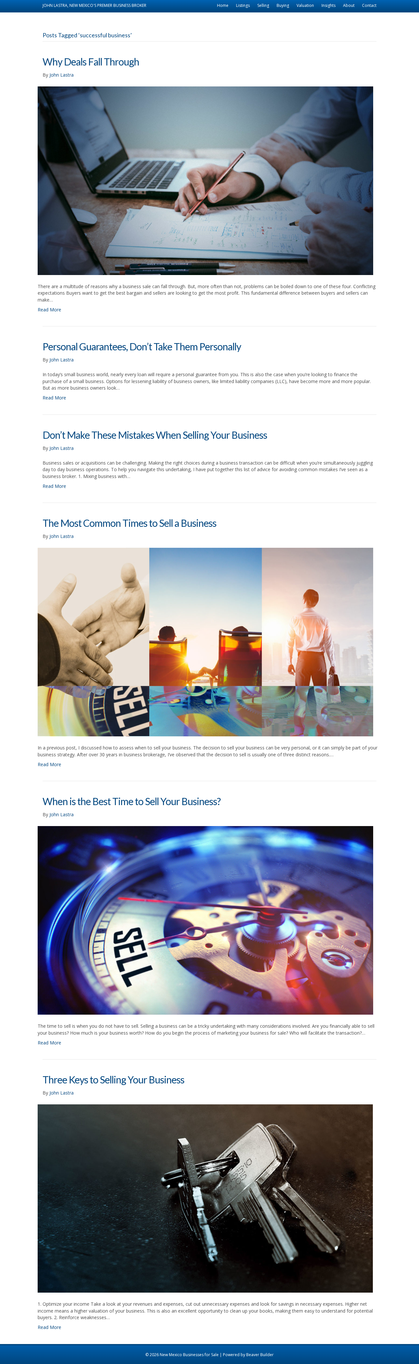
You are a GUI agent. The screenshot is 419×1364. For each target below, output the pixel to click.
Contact (369, 5)
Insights (328, 5)
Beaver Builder (260, 1354)
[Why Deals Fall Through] (205, 180)
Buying (283, 5)
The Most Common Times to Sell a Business (129, 523)
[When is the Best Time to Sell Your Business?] (205, 920)
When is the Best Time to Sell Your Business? (132, 801)
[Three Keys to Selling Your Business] (205, 1198)
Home (222, 5)
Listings (243, 5)
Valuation (305, 5)
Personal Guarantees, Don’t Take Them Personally (142, 346)
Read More (49, 309)
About (349, 5)
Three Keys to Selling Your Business (113, 1079)
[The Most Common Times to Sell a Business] (205, 641)
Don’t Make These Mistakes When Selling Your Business (155, 435)
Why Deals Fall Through (91, 61)
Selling (263, 5)
